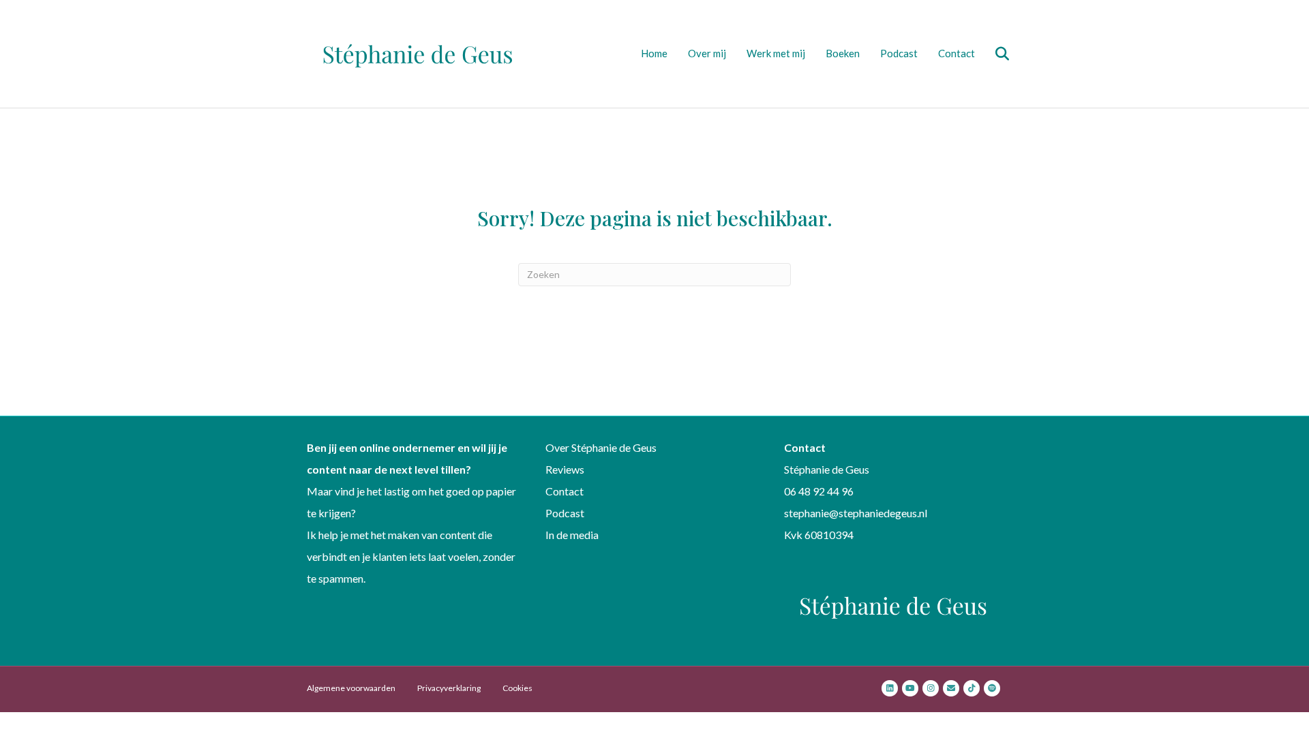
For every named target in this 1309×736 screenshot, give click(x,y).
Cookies (517, 688)
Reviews (564, 469)
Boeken (843, 53)
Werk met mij (776, 53)
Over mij (707, 53)
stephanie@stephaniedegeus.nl (855, 512)
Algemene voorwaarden (351, 688)
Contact (956, 53)
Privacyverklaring (449, 688)
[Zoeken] (993, 54)
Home (654, 53)
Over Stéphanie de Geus (601, 447)
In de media (572, 534)
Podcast (899, 53)
